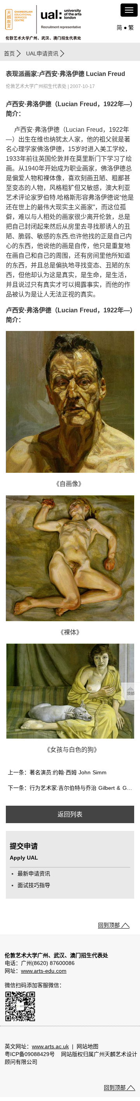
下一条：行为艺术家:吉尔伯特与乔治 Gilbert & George (71, 788)
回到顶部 (109, 925)
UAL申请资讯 (42, 53)
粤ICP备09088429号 (30, 1054)
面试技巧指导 (34, 885)
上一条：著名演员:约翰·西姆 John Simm (57, 772)
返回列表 (70, 814)
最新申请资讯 (34, 873)
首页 (9, 53)
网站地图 (87, 1046)
